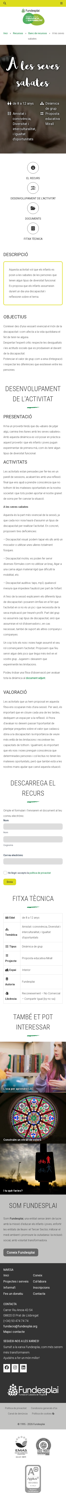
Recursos (18, 33)
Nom (5, 832)
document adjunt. (36, 678)
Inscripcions (41, 1287)
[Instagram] (15, 1370)
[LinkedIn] (23, 1370)
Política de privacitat (16, 1408)
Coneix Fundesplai (21, 1252)
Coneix (37, 1275)
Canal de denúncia (18, 1413)
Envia (10, 882)
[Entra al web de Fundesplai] (33, 1395)
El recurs (33, 178)
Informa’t (9, 1287)
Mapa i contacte (14, 1331)
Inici (6, 33)
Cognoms (8, 845)
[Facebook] (6, 1370)
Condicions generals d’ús (44, 1408)
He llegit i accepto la (29, 873)
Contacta (39, 1293)
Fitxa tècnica (33, 238)
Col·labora (39, 1281)
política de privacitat (40, 873)
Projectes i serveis (16, 1281)
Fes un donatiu (13, 1293)
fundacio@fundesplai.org (20, 1326)
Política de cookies (42, 1413)
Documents (33, 218)
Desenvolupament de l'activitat (33, 198)
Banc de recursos (37, 33)
